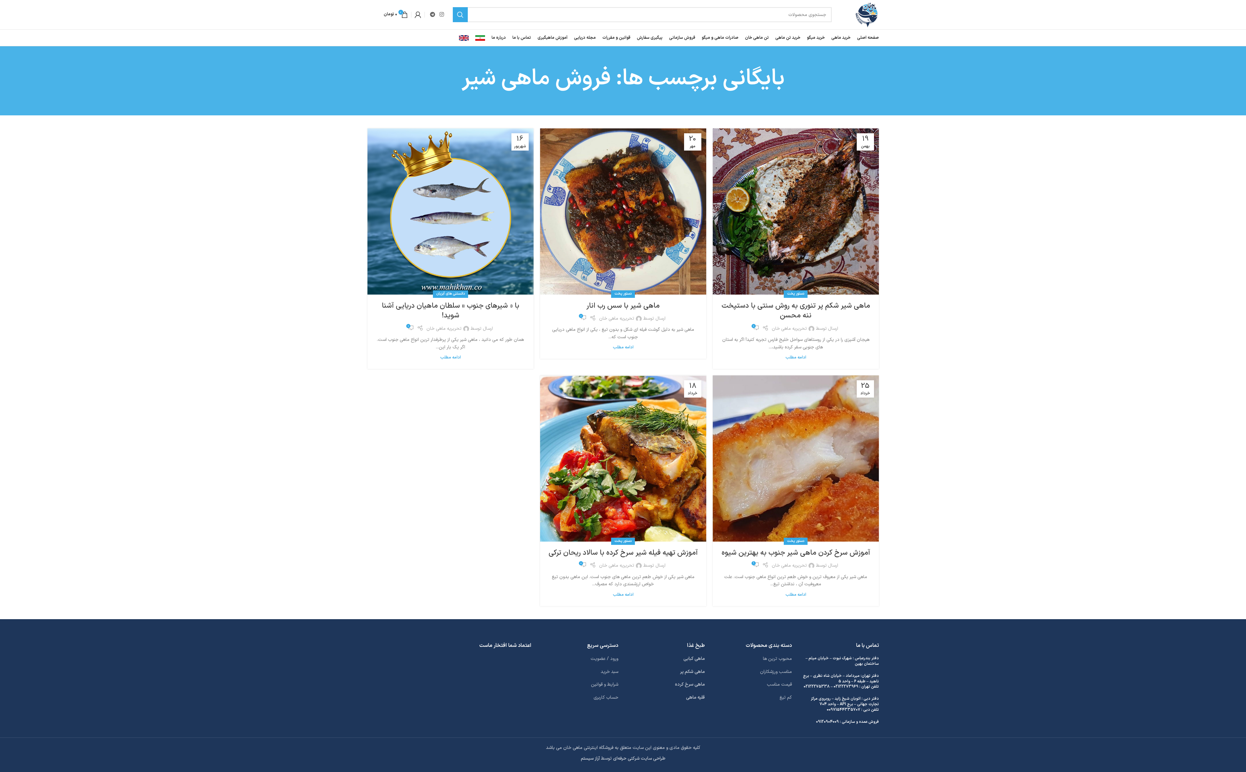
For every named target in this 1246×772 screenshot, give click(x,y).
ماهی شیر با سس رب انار (623, 305)
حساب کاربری (606, 697)
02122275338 (817, 687)
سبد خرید (609, 671)
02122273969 (846, 687)
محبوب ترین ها (777, 658)
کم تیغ (786, 697)
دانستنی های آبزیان (450, 294)
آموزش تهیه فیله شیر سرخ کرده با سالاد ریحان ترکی (623, 552)
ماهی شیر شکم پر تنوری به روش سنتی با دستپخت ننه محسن (796, 310)
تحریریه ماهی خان (789, 328)
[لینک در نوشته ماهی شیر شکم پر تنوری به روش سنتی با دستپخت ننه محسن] (796, 211)
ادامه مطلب (795, 357)
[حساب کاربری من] (417, 14)
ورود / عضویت (604, 658)
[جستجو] (460, 14)
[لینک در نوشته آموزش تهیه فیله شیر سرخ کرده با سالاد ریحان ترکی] (623, 458)
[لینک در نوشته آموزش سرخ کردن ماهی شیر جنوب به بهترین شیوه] (796, 458)
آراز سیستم (590, 758)
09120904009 (827, 722)
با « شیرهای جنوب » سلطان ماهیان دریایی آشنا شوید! (450, 310)
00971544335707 (843, 710)
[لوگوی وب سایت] (866, 14)
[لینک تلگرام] (432, 14)
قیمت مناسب (779, 684)
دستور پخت (795, 294)
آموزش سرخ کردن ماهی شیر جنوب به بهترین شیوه (796, 552)
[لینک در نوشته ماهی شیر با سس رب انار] (623, 211)
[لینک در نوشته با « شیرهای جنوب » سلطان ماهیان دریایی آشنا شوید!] (450, 211)
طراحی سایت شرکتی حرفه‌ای (639, 758)
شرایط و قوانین (604, 684)
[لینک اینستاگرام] (441, 14)
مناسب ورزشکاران (776, 671)
